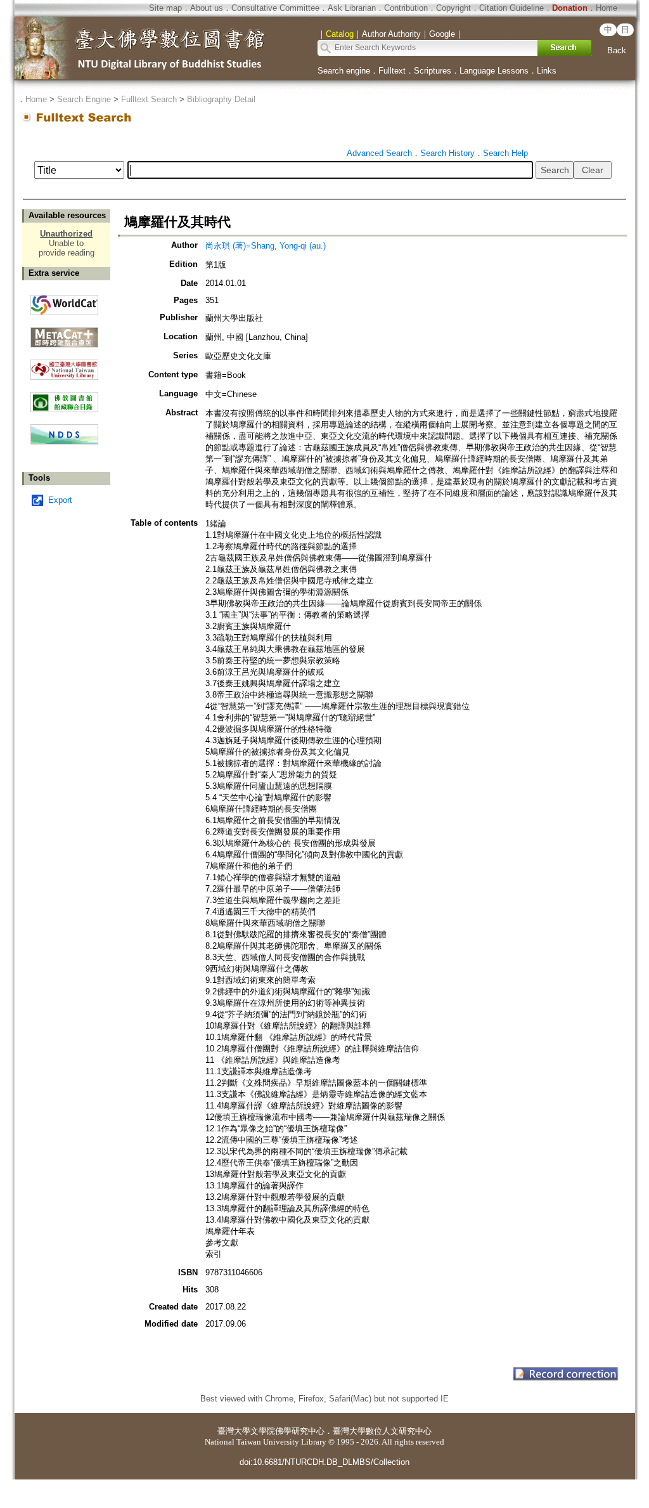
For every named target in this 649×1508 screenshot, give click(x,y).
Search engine (344, 70)
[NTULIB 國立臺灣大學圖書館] (64, 365)
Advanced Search (379, 153)
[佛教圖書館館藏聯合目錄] (64, 397)
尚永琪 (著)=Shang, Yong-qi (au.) (265, 245)
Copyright (453, 8)
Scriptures (432, 70)
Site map (165, 8)
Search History (447, 153)
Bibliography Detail (221, 99)
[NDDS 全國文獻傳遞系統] (64, 441)
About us (206, 8)
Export (60, 500)
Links (546, 70)
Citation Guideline (511, 8)
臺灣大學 (233, 1431)
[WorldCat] (64, 302)
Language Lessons (494, 70)
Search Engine (84, 99)
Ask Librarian (352, 8)
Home (606, 8)
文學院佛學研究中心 (287, 1431)
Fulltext (392, 70)
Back (616, 50)
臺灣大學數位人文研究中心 (382, 1431)
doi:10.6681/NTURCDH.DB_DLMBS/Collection (324, 1462)
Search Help (505, 153)
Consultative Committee (275, 8)
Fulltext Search (149, 99)
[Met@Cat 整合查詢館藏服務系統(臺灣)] (64, 333)
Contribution (406, 8)
